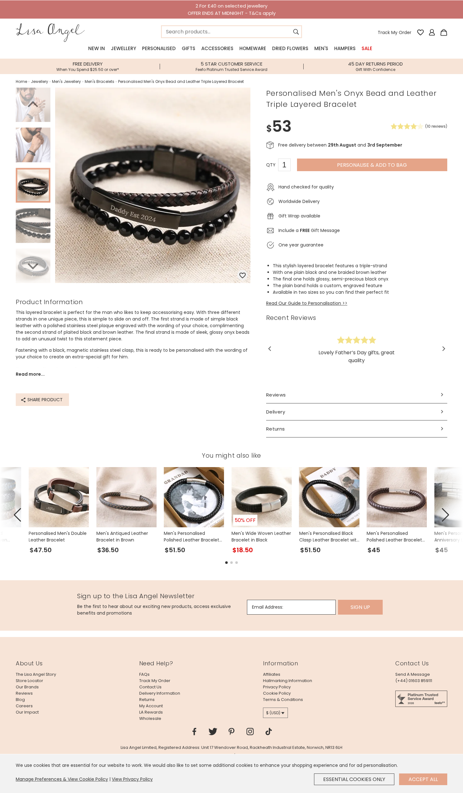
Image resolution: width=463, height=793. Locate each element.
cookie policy (277, 693)
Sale (367, 48)
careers (24, 706)
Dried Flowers (290, 48)
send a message (412, 674)
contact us (150, 687)
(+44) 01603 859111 (413, 681)
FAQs (144, 674)
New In (96, 48)
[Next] (33, 265)
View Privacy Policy (132, 779)
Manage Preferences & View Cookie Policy (62, 779)
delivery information (159, 693)
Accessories (217, 48)
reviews (24, 693)
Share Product (44, 400)
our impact (27, 712)
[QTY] (287, 166)
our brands (27, 687)
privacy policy (277, 687)
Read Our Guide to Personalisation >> (306, 303)
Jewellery (123, 48)
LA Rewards (151, 712)
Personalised (159, 48)
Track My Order (394, 32)
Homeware (252, 48)
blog (20, 700)
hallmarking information (287, 681)
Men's (321, 48)
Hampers (345, 48)
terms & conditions (283, 700)
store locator (29, 681)
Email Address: (267, 607)
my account (151, 706)
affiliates (271, 674)
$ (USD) (273, 712)
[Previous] (33, 105)
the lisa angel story (36, 674)
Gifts (188, 48)
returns (147, 700)
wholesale (150, 718)
